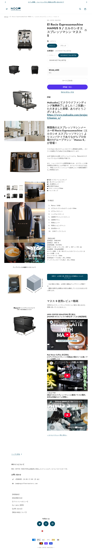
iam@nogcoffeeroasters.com (26, 483)
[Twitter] (39, 523)
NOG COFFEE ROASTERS (46, 547)
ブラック (63, 45)
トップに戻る (15, 454)
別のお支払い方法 (67, 92)
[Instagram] (52, 523)
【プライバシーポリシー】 (20, 501)
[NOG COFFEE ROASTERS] (15, 9)
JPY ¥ (46, 531)
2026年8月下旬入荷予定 (68, 55)
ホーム (6, 16)
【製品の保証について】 (19, 512)
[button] (80, 9)
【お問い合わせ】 (17, 509)
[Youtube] (46, 523)
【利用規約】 (15, 494)
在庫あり (52, 55)
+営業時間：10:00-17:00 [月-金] (27, 479)
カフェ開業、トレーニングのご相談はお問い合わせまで (46, 2)
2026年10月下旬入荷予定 (57, 60)
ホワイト (52, 45)
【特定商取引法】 (17, 498)
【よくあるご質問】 (17, 505)
